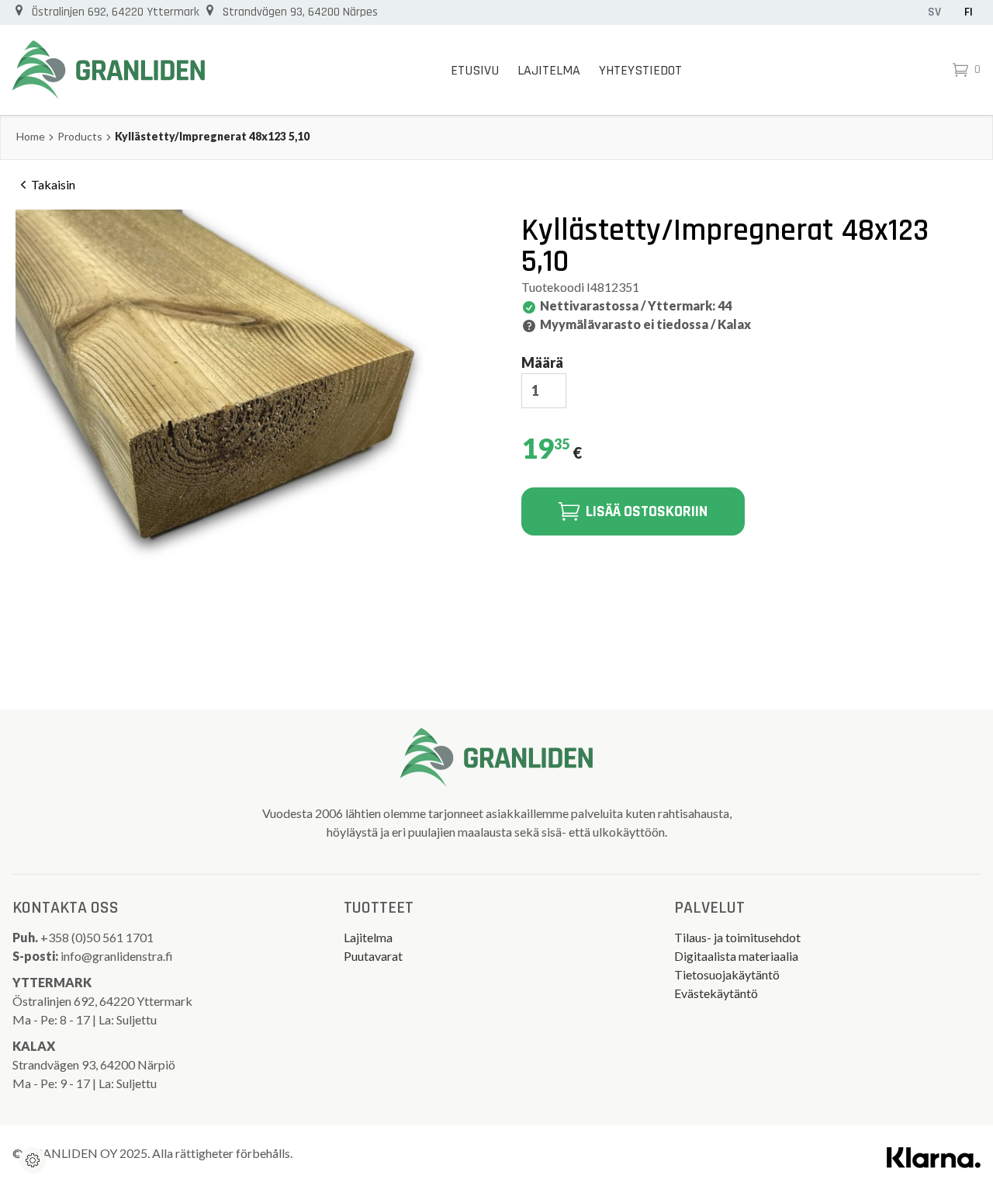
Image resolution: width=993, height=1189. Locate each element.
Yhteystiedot (640, 70)
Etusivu (475, 70)
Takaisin (53, 184)
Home (30, 136)
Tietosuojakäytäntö (727, 974)
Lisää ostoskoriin (647, 511)
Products (79, 136)
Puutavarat (373, 955)
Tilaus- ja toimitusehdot (737, 937)
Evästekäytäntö (716, 993)
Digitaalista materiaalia (736, 955)
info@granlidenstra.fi (117, 955)
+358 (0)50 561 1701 (98, 937)
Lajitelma (548, 70)
